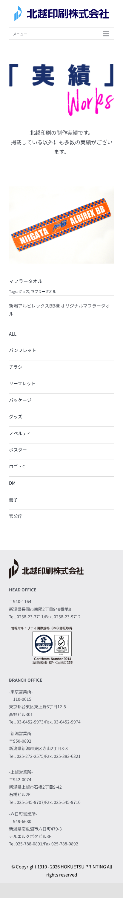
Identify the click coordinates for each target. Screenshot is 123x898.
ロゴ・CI (18, 466)
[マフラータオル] (61, 189)
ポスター (18, 449)
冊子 (13, 499)
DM (12, 483)
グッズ (24, 291)
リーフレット (22, 383)
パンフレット (22, 350)
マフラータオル (43, 291)
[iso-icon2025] (42, 627)
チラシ (15, 367)
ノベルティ (20, 433)
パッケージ (20, 400)
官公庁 (15, 516)
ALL (12, 334)
